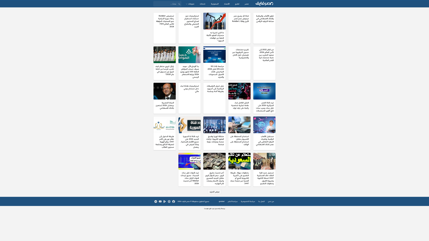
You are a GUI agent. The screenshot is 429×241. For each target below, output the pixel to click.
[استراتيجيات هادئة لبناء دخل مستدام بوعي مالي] (189, 98)
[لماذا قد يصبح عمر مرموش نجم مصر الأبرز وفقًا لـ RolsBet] (239, 28)
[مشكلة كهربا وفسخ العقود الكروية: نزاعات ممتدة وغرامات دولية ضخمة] (214, 133)
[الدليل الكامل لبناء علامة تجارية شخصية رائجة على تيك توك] (239, 98)
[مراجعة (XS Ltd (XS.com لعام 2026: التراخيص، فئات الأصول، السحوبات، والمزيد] (214, 63)
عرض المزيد (215, 192)
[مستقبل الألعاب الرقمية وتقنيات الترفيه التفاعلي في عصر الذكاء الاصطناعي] (264, 133)
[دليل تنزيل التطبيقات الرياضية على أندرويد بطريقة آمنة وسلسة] (214, 98)
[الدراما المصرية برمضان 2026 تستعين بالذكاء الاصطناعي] (165, 98)
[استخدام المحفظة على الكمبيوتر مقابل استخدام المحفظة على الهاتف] (239, 133)
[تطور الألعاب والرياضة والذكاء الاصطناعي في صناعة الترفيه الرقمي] (264, 28)
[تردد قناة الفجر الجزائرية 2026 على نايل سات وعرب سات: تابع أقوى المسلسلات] (264, 98)
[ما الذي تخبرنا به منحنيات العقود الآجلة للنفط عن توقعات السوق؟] (214, 28)
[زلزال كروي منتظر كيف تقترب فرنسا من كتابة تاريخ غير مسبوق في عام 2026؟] (165, 63)
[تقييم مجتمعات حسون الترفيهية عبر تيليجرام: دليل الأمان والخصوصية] (239, 63)
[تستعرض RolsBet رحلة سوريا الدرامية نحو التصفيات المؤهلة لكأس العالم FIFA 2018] (165, 28)
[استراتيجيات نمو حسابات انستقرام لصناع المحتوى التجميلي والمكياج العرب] (189, 28)
